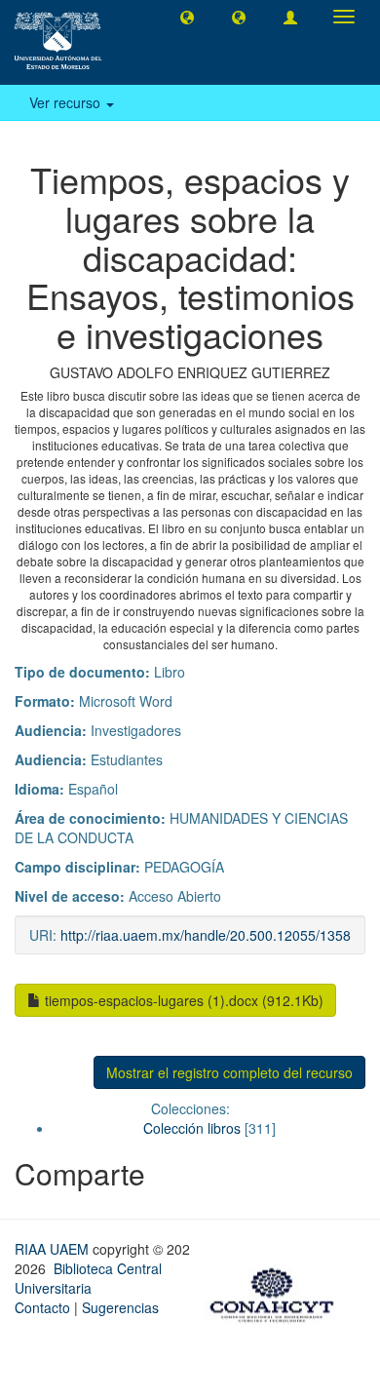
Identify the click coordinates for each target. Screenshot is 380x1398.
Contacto (42, 1307)
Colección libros (192, 1128)
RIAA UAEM (54, 1249)
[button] (187, 16)
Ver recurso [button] (66, 102)
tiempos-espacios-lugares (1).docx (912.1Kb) (182, 1000)
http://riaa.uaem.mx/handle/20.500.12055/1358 (205, 935)
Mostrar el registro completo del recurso (229, 1072)
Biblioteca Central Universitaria (88, 1278)
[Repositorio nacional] (277, 1291)
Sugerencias (120, 1307)
